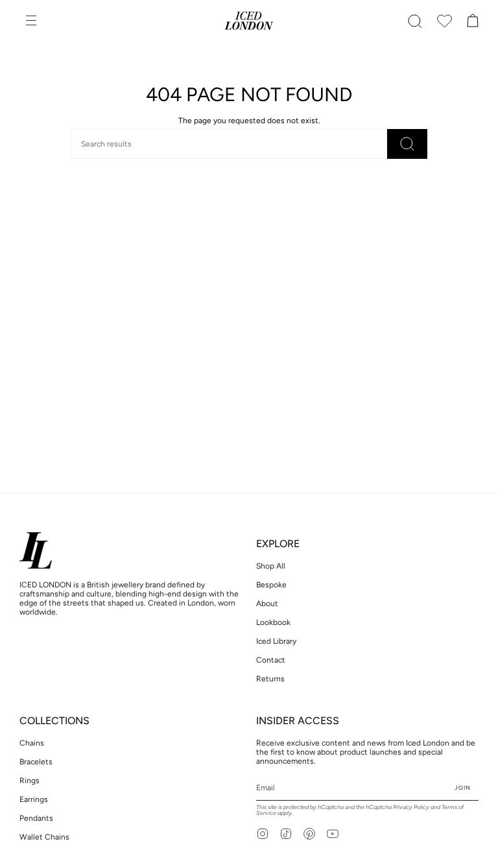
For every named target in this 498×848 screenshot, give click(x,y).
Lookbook (273, 622)
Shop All (270, 566)
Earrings (33, 799)
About (267, 603)
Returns (270, 678)
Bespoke (271, 584)
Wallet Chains (44, 837)
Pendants (36, 818)
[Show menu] (32, 21)
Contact (270, 660)
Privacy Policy (411, 806)
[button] (415, 21)
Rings (29, 780)
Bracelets (36, 761)
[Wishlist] (445, 21)
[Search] (407, 144)
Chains (31, 743)
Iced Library (276, 641)
